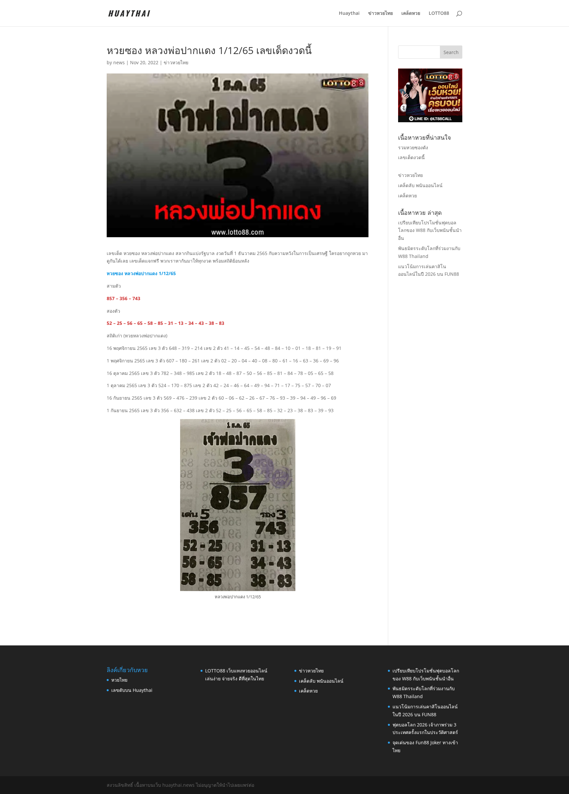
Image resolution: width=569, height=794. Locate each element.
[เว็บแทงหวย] (430, 120)
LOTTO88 (439, 13)
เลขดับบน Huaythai (131, 690)
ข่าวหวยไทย (380, 13)
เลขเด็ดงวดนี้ (411, 157)
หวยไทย (119, 680)
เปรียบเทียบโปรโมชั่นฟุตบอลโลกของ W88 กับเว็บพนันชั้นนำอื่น (430, 230)
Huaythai (349, 13)
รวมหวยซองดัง (413, 147)
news (119, 62)
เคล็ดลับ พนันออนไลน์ (420, 185)
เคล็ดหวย (410, 13)
